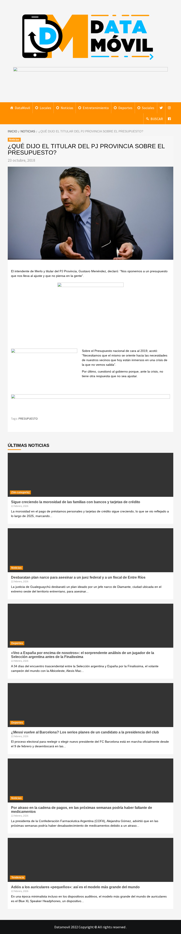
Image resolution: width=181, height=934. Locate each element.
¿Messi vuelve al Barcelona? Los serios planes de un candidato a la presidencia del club (85, 732)
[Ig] (169, 107)
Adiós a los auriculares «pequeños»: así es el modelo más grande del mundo (75, 887)
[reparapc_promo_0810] (90, 403)
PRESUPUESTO (28, 418)
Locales (45, 108)
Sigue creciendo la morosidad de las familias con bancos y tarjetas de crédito (75, 502)
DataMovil (22, 108)
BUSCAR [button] (157, 119)
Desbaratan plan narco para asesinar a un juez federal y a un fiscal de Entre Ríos (78, 577)
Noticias (67, 108)
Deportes (125, 108)
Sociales (148, 108)
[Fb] (169, 118)
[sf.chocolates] (90, 315)
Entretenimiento (96, 108)
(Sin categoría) (20, 492)
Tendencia (17, 877)
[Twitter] (161, 107)
